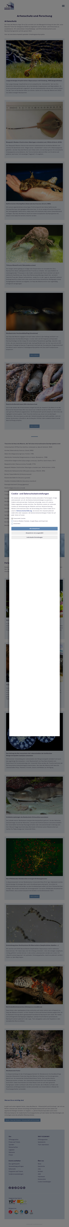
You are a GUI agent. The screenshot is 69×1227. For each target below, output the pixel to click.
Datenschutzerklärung (24, 511)
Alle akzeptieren (34, 528)
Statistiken (16, 523)
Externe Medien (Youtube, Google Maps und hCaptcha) (30, 521)
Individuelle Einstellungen (35, 537)
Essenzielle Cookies (19, 518)
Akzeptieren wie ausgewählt (34, 533)
